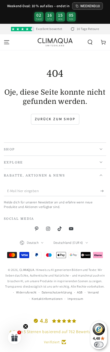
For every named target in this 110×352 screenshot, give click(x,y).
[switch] (98, 344)
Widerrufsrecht (26, 292)
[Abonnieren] (103, 191)
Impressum (75, 299)
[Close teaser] (25, 326)
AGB (80, 292)
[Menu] (6, 42)
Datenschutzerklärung (57, 292)
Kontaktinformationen (47, 299)
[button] (90, 42)
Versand (93, 292)
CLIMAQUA (26, 270)
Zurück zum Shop (55, 119)
